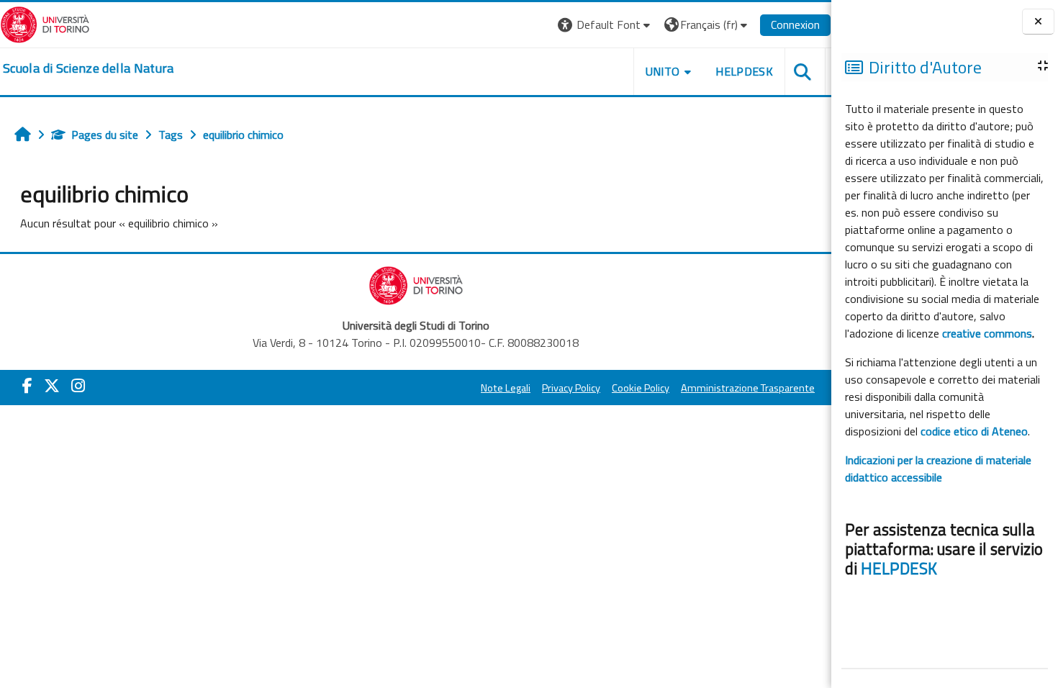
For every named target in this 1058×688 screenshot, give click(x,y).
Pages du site (104, 134)
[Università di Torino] (45, 23)
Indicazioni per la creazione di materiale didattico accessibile (938, 468)
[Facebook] (27, 386)
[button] (606, 25)
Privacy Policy (571, 388)
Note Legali (505, 388)
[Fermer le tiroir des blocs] (1038, 22)
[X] (51, 386)
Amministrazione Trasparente (748, 388)
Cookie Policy (640, 388)
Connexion (795, 24)
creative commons (987, 333)
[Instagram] (78, 386)
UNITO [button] (663, 71)
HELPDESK (899, 568)
